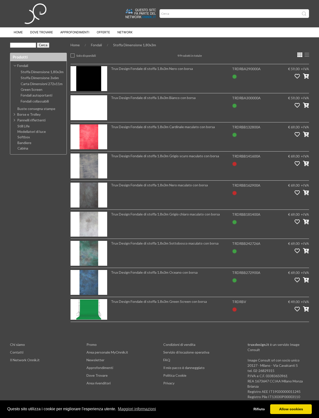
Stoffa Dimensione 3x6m (40, 78)
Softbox (23, 137)
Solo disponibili (86, 55)
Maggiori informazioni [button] (137, 409)
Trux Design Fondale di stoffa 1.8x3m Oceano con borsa (154, 272)
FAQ (166, 360)
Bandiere (24, 143)
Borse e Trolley (29, 114)
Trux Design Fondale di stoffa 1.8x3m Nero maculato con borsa (159, 185)
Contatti (16, 352)
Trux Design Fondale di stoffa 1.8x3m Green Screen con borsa (159, 301)
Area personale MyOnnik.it (107, 352)
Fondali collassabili (35, 101)
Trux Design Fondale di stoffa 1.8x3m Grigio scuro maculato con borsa (165, 156)
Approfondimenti (74, 32)
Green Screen (31, 90)
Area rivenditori (98, 383)
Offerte (103, 32)
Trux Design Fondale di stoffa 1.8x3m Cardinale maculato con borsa (163, 127)
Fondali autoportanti (36, 95)
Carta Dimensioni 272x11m (42, 84)
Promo (91, 344)
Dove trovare (41, 32)
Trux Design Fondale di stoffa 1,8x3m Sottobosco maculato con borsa (165, 243)
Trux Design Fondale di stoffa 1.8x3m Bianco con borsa (153, 98)
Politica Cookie (174, 375)
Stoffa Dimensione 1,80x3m (134, 45)
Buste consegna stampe (36, 109)
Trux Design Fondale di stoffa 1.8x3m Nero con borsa (152, 68)
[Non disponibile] (234, 163)
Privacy (168, 383)
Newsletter (95, 360)
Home (18, 32)
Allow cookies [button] (291, 409)
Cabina (22, 148)
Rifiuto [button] (259, 409)
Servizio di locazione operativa (186, 352)
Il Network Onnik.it (25, 360)
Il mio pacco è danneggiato (184, 368)
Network (125, 32)
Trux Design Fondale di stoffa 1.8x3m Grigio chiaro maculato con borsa (165, 214)
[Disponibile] (234, 76)
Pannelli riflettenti (31, 120)
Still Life (23, 126)
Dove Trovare (97, 375)
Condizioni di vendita (179, 344)
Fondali (96, 45)
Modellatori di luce (31, 132)
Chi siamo (17, 344)
